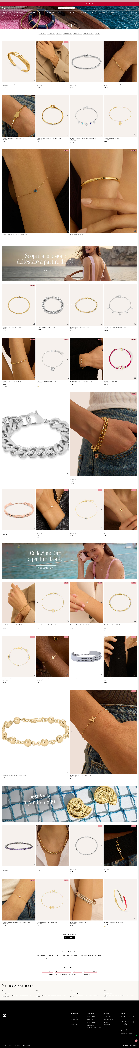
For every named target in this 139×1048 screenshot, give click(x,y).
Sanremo (89, 958)
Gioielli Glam (96, 958)
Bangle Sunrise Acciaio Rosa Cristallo (11, 532)
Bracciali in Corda (67, 958)
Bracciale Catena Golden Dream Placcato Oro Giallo (16, 775)
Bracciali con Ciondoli (55, 958)
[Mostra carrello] (136, 8)
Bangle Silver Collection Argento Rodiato (79, 922)
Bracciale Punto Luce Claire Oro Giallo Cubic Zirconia (50, 532)
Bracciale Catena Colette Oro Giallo (12, 327)
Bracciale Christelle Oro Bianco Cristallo (47, 381)
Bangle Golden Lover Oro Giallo (77, 234)
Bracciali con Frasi (97, 955)
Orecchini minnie (73, 974)
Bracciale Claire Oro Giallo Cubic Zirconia (81, 381)
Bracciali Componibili (79, 958)
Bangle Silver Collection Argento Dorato (11, 84)
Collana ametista (53, 974)
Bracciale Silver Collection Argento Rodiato (115, 327)
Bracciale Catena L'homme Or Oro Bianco (81, 868)
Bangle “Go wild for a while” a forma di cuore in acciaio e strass (84, 678)
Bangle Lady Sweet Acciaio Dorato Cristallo (113, 922)
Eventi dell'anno (107, 1022)
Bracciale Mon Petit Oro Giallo (110, 381)
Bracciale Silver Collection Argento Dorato (14, 138)
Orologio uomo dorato (84, 974)
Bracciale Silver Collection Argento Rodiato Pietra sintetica (83, 139)
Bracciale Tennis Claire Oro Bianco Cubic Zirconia (82, 84)
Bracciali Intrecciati (42, 955)
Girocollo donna (63, 974)
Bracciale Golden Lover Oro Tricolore (12, 381)
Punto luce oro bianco (47, 971)
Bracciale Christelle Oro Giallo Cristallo (13, 678)
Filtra (133, 37)
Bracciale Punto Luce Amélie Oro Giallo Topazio (15, 234)
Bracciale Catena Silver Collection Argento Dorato (116, 84)
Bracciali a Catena (64, 955)
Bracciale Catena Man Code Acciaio (46, 327)
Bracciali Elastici (75, 955)
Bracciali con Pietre (86, 955)
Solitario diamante (77, 971)
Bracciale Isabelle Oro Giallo (112, 868)
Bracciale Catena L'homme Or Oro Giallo (13, 624)
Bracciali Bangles (44, 958)
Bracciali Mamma (53, 955)
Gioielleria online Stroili (7, 15)
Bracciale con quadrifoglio (90, 971)
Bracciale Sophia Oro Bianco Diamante (80, 624)
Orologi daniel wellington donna (63, 971)
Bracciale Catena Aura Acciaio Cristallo (13, 477)
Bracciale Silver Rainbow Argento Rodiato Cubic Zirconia (15, 869)
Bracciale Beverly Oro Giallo (112, 138)
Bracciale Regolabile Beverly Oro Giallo (114, 532)
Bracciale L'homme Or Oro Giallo (45, 84)
